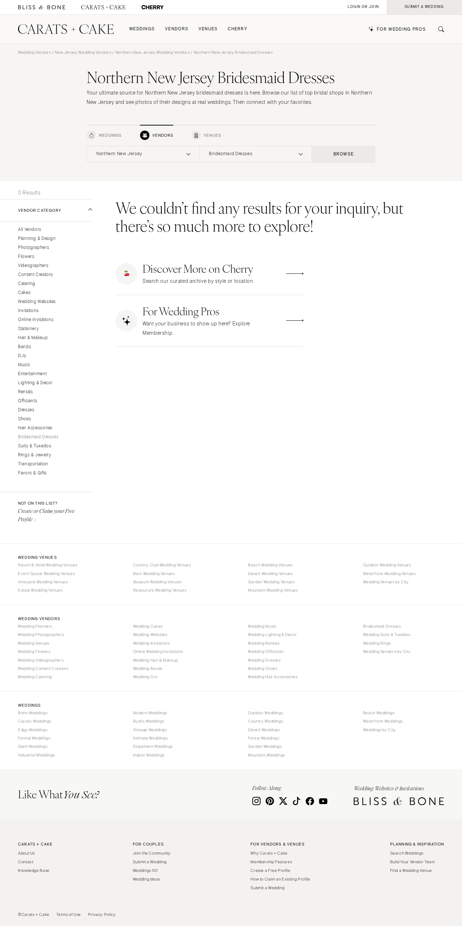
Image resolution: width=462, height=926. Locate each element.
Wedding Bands (147, 668)
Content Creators (35, 274)
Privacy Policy (102, 914)
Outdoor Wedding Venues (387, 565)
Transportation (33, 464)
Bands (24, 346)
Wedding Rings (377, 643)
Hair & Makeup (33, 337)
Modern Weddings (150, 713)
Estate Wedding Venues (40, 590)
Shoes (24, 419)
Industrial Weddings (36, 755)
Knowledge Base (33, 870)
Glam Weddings (32, 746)
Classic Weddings (34, 721)
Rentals (25, 392)
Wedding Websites (37, 301)
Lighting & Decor (35, 383)
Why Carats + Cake (269, 853)
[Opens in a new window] (41, 7)
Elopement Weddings (153, 746)
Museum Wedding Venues (157, 582)
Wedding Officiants (265, 651)
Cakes (24, 292)
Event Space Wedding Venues (46, 573)
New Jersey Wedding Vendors (83, 52)
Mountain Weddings (266, 755)
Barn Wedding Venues (154, 573)
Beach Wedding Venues (270, 565)
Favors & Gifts (32, 473)
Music (24, 365)
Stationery (28, 328)
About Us (26, 853)
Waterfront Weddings (383, 721)
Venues (208, 29)
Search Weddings (406, 853)
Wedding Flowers (34, 651)
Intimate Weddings (150, 738)
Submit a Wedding (150, 862)
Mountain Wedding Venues (273, 590)
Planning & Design (37, 238)
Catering (26, 283)
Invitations (28, 310)
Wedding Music (262, 626)
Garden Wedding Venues (271, 582)
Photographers (33, 247)
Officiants (27, 401)
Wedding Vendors (34, 52)
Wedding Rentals (263, 643)
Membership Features (271, 862)
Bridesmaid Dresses (38, 437)
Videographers (33, 265)
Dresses (26, 410)
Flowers (26, 256)
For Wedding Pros (401, 29)
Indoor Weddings (149, 755)
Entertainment (32, 374)
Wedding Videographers (41, 660)
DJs (22, 356)
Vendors (176, 29)
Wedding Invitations (151, 643)
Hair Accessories (35, 428)
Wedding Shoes (262, 668)
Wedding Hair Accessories (272, 677)
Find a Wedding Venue (411, 870)
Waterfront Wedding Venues (389, 573)
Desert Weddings (264, 730)
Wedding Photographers (41, 634)
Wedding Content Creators (43, 668)
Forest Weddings (263, 738)
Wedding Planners (35, 626)
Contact (25, 862)
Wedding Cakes (148, 626)
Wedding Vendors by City (387, 651)
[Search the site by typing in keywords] (438, 29)
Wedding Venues (33, 643)
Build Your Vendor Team (412, 862)
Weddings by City (379, 730)
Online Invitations (35, 319)
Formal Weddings (34, 738)
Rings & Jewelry (34, 455)
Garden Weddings (265, 746)
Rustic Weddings (148, 721)
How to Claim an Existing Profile (280, 879)
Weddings (142, 29)
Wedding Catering (35, 677)
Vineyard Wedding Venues (43, 582)
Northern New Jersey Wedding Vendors (153, 52)
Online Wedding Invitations (158, 651)
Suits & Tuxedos (34, 446)
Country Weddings (265, 721)
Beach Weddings (379, 713)
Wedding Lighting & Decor (272, 634)
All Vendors (30, 229)
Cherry (237, 29)
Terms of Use (68, 914)
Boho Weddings (32, 713)
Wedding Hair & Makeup (155, 660)
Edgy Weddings (32, 730)
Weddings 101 (145, 870)
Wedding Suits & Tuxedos (386, 634)
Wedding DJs (145, 677)
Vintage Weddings (150, 730)
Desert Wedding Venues (270, 573)
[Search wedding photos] (152, 7)
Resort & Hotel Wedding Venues (47, 565)
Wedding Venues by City (386, 582)
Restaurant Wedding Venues (160, 590)
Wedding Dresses (264, 660)
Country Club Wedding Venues (162, 565)
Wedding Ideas (146, 879)
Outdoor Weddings (265, 713)
